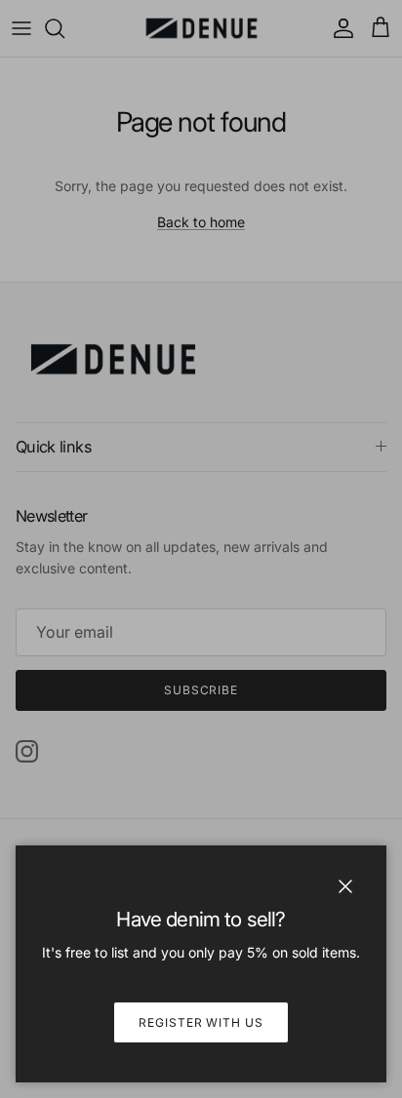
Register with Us (201, 1022)
